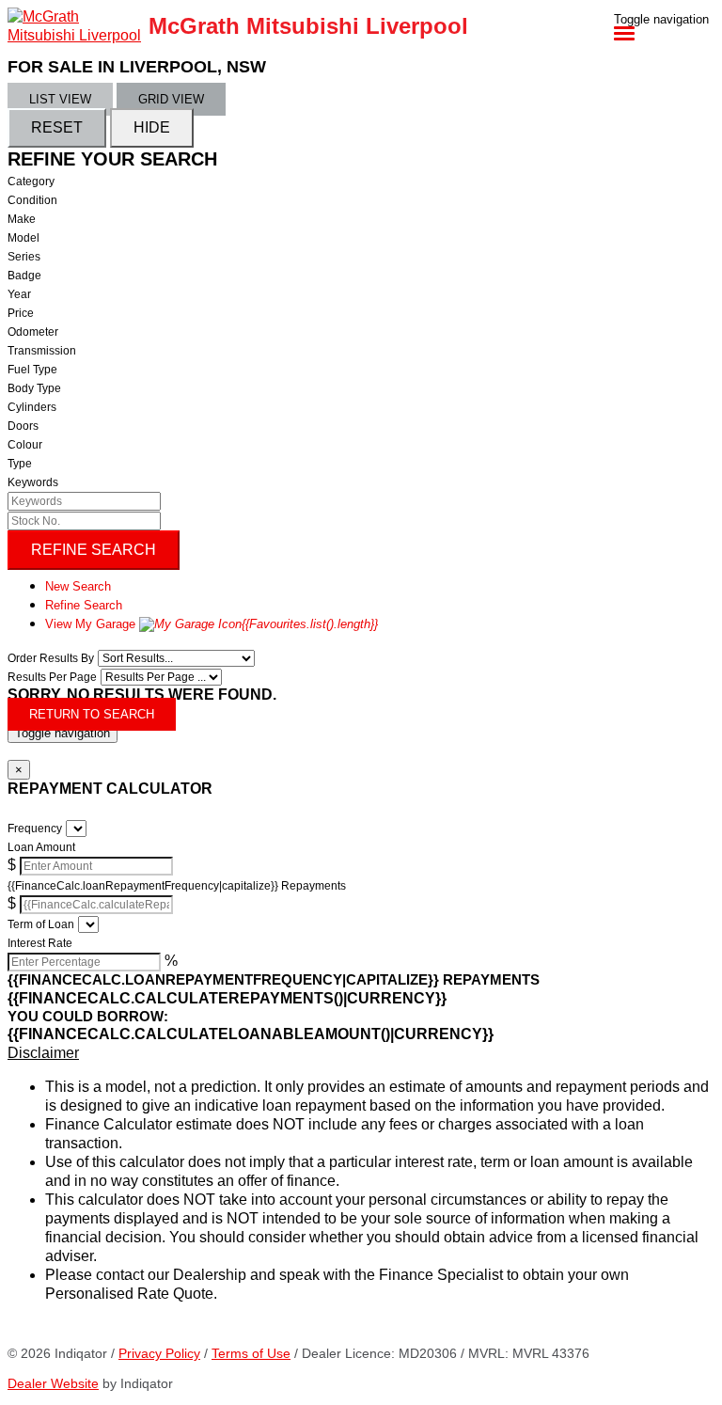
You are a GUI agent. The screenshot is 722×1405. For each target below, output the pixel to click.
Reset (57, 127)
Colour (25, 444)
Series (24, 256)
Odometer (33, 332)
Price (21, 313)
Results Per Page (52, 677)
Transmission (42, 350)
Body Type (34, 388)
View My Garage (211, 624)
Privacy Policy (159, 1353)
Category (31, 181)
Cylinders (32, 407)
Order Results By (51, 658)
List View (60, 99)
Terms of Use (251, 1353)
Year (19, 294)
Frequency (35, 828)
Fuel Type (32, 369)
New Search (78, 586)
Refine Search (93, 550)
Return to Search (91, 714)
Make (22, 219)
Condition (32, 200)
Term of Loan (41, 924)
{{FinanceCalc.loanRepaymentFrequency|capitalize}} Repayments (177, 885)
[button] (361, 1053)
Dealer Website (53, 1383)
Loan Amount (41, 847)
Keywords (33, 482)
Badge (24, 275)
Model (23, 238)
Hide (151, 127)
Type (20, 463)
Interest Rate (40, 943)
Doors (23, 426)
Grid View (171, 99)
